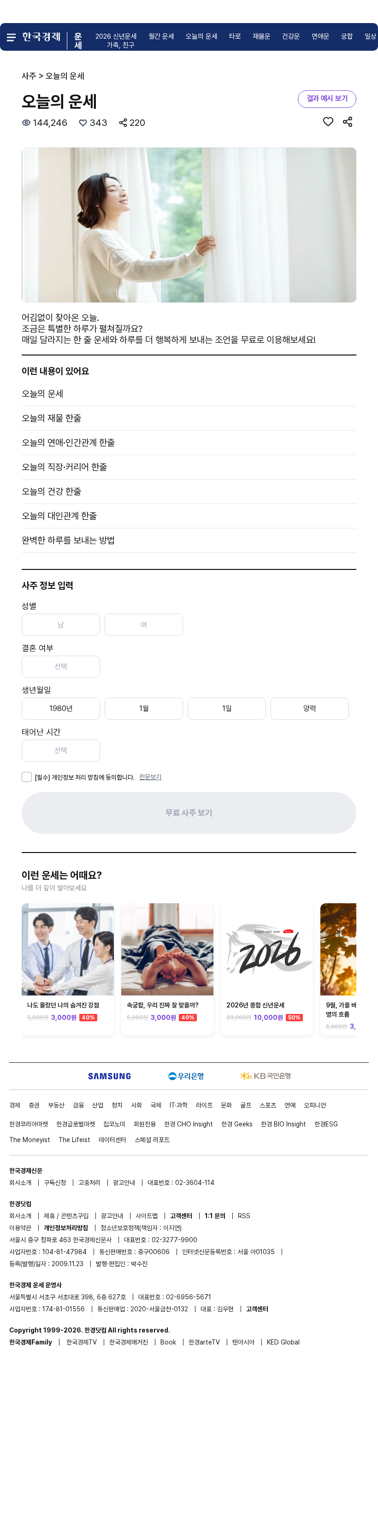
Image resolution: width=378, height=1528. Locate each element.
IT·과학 (179, 1105)
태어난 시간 (41, 732)
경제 (14, 1105)
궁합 (347, 36)
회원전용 (145, 1124)
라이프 (204, 1105)
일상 (371, 36)
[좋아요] (328, 121)
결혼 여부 (37, 648)
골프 (245, 1105)
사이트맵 (147, 1216)
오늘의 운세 (202, 36)
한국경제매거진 (128, 1342)
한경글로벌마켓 (75, 1124)
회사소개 (20, 1182)
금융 (78, 1105)
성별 (29, 606)
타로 (235, 36)
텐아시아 (243, 1342)
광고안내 (124, 1182)
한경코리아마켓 (28, 1124)
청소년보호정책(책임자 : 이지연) (141, 1228)
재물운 (262, 36)
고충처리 (89, 1182)
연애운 (321, 36)
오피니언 (315, 1105)
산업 (97, 1105)
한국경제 (81, 1342)
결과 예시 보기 (327, 98)
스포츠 (268, 1105)
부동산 (56, 1105)
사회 (136, 1105)
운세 (78, 41)
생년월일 (36, 690)
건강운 (291, 36)
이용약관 (20, 1228)
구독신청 (55, 1182)
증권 (34, 1105)
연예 (289, 1105)
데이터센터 (112, 1139)
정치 (117, 1105)
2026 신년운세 (116, 36)
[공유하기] (347, 121)
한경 (188, 1124)
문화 (226, 1105)
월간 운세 (161, 36)
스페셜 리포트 (152, 1139)
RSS (244, 1216)
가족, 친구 (121, 45)
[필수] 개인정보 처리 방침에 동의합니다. (85, 777)
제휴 (49, 1216)
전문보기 (150, 777)
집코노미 (114, 1124)
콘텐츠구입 (75, 1216)
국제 (155, 1105)
